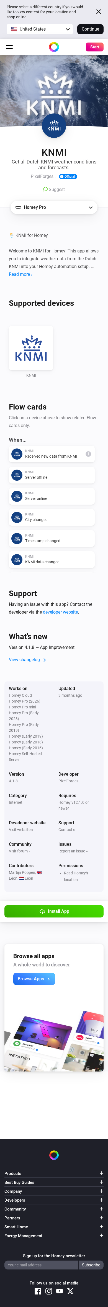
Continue (90, 29)
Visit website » (21, 829)
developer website (60, 612)
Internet (15, 802)
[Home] (54, 47)
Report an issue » (73, 851)
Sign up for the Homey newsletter (54, 1255)
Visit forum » (19, 851)
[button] (40, 29)
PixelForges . (69, 781)
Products (12, 1173)
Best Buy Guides (19, 1182)
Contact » (66, 829)
